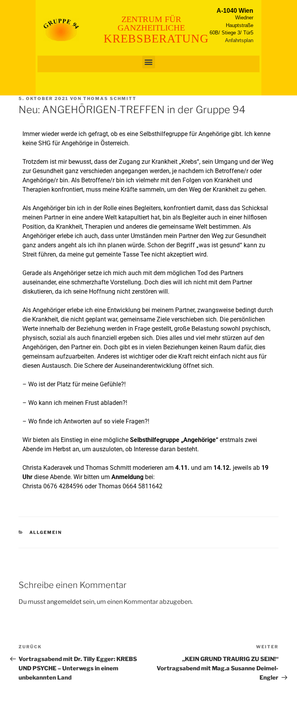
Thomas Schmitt (110, 98)
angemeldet (64, 601)
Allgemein (45, 532)
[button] (148, 62)
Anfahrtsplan (239, 40)
